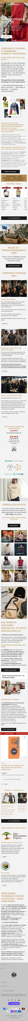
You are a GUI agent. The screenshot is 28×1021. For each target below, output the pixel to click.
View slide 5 (23, 40)
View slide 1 (5, 40)
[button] (22, 4)
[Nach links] (21, 758)
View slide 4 (19, 40)
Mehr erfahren (10, 171)
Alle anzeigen (14, 218)
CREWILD (3, 763)
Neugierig (14, 525)
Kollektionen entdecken (8, 958)
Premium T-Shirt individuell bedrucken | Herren (5, 204)
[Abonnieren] (26, 991)
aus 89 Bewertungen (13, 433)
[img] (14, 431)
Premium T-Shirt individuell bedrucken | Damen (17, 204)
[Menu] (2, 4)
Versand (8, 775)
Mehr (5, 857)
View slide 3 (14, 40)
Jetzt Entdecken (9, 729)
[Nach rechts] (25, 758)
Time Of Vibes (13, 1016)
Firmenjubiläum (21, 143)
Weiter (4, 323)
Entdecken (6, 41)
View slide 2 (9, 40)
